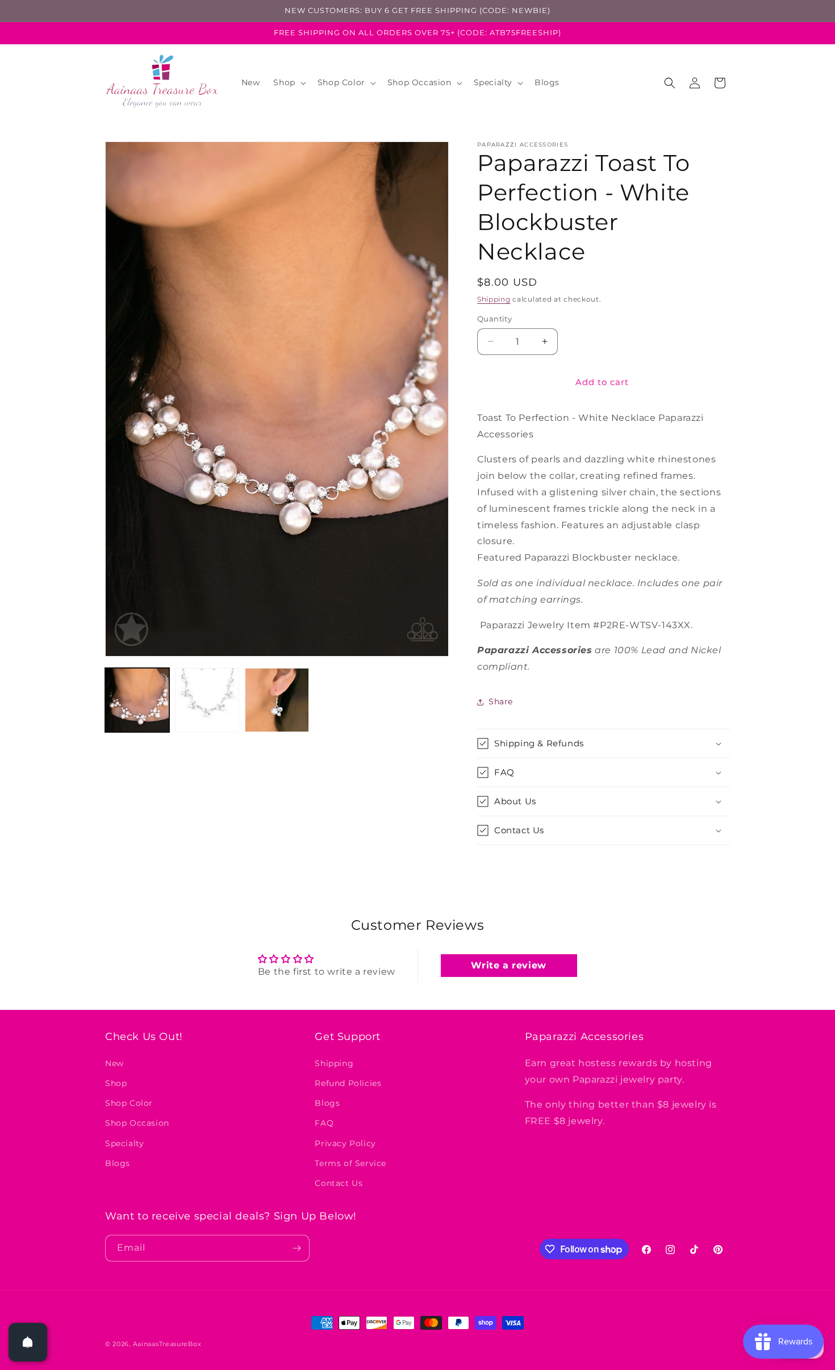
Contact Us (338, 1182)
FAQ (324, 1123)
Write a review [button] (508, 965)
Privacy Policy (345, 1143)
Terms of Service (350, 1163)
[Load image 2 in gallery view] (207, 700)
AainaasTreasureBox (167, 1344)
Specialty (124, 1143)
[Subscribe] (296, 1248)
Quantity (494, 318)
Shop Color (129, 1102)
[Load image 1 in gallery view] (137, 700)
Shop (116, 1082)
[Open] (28, 1342)
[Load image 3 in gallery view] (277, 700)
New (114, 1063)
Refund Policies (348, 1082)
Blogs (117, 1163)
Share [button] (501, 701)
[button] (288, 82)
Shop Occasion (137, 1123)
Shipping (494, 299)
